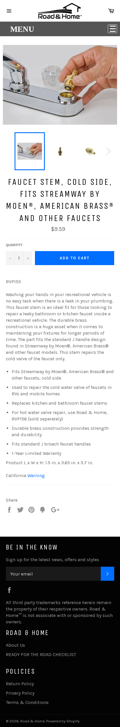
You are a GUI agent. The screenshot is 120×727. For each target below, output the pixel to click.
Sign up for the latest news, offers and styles (52, 559)
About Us (15, 645)
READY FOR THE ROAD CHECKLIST (41, 654)
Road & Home (32, 721)
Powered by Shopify (63, 721)
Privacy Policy (20, 693)
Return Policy (20, 683)
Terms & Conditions (27, 702)
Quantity (14, 245)
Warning (36, 475)
